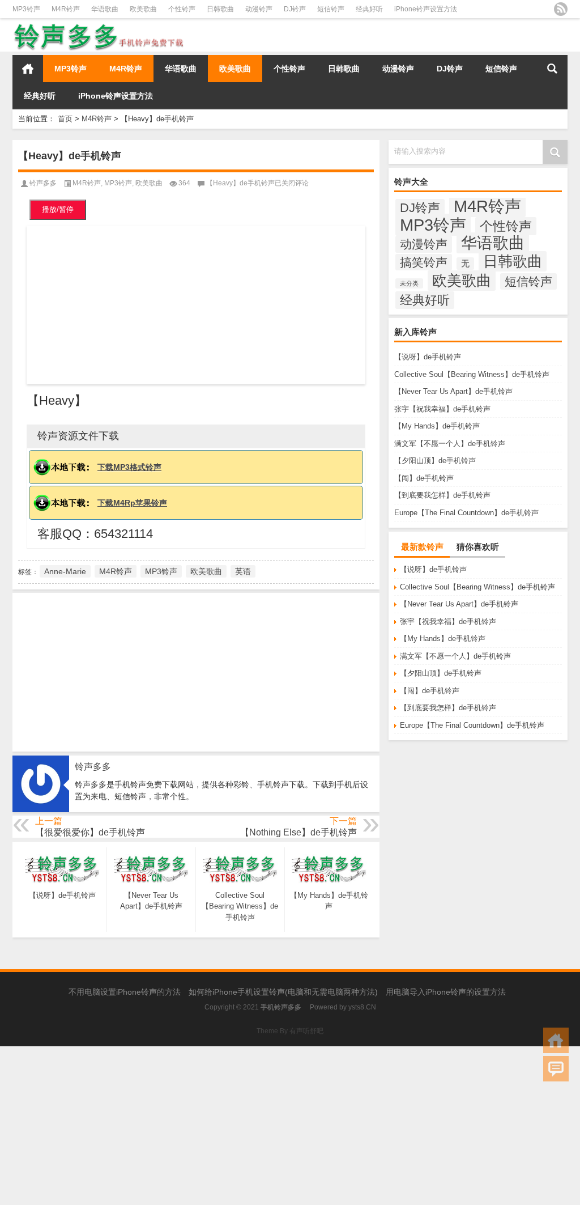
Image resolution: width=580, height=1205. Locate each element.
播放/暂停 (58, 209)
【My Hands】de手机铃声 (437, 426)
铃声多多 (43, 183)
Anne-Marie (65, 571)
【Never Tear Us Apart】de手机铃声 (453, 391)
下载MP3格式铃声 (129, 467)
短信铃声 (330, 9)
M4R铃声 (66, 9)
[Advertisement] (196, 305)
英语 (243, 571)
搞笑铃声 (423, 262)
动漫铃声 (258, 9)
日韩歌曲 (220, 9)
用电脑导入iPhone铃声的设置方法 (446, 991)
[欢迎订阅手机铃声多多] (561, 9)
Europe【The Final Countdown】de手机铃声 (466, 512)
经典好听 (369, 9)
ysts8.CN (362, 1007)
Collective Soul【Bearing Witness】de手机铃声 (471, 374)
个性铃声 (181, 9)
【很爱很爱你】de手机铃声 (90, 832)
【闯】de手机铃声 (424, 478)
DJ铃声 (295, 9)
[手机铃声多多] (99, 26)
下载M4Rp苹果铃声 (132, 502)
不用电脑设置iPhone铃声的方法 (125, 991)
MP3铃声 (26, 9)
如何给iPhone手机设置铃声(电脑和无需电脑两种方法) (283, 991)
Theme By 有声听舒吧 (290, 1031)
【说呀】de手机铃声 (427, 357)
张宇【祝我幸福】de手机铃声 (442, 409)
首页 (27, 68)
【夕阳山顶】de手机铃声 (435, 460)
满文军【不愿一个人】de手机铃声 (449, 443)
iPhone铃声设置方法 (425, 9)
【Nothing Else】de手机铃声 (298, 832)
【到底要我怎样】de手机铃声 (442, 495)
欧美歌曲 (143, 9)
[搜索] (552, 68)
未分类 (409, 283)
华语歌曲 (104, 9)
